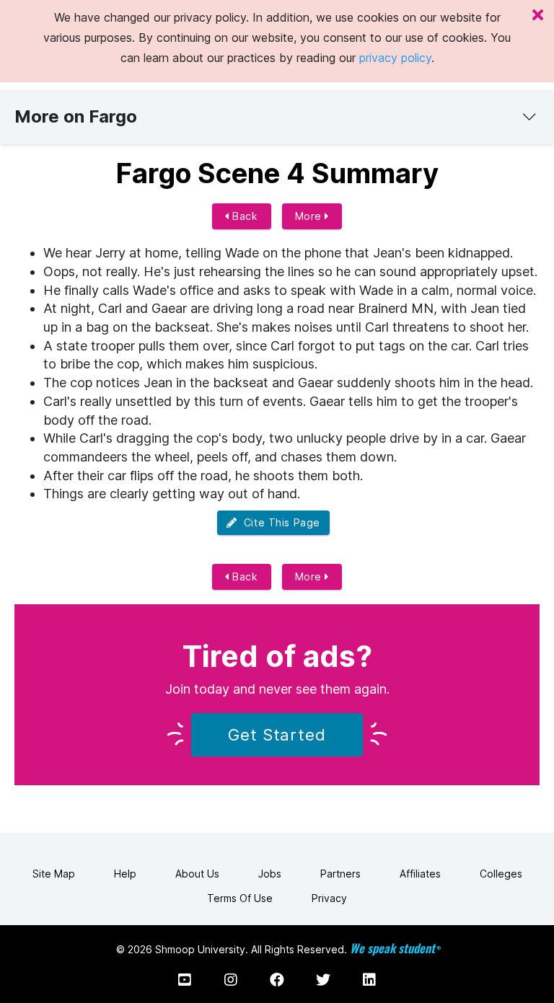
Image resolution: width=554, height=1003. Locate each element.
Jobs (269, 873)
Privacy (329, 898)
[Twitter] (323, 980)
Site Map (53, 873)
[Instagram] (230, 980)
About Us (197, 873)
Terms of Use (240, 898)
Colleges (501, 873)
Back (243, 216)
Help (125, 873)
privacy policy (395, 57)
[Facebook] (277, 980)
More (310, 216)
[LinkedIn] (369, 980)
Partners (340, 873)
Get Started (277, 734)
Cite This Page (278, 522)
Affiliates (420, 873)
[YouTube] (184, 980)
